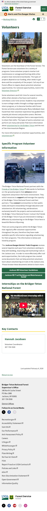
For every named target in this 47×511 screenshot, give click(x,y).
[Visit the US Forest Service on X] (3, 505)
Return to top (7, 375)
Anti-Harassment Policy (11, 434)
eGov (4, 472)
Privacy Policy (7, 449)
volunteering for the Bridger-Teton (20, 125)
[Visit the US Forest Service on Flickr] (20, 505)
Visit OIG (5, 427)
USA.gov (5, 442)
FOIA (4, 461)
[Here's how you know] (23, 3)
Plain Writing (7, 453)
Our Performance (9, 431)
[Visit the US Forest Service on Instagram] (25, 505)
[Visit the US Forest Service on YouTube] (14, 505)
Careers (5, 438)
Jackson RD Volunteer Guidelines (23, 270)
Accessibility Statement (12, 423)
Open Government (9, 479)
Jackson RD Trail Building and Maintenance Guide (23, 276)
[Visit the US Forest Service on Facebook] (9, 505)
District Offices (8, 403)
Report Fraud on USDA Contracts (15, 464)
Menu (44, 9)
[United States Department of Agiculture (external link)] (5, 9)
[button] (33, 19)
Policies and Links (9, 468)
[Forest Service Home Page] (11, 9)
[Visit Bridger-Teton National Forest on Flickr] (14, 412)
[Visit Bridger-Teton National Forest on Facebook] (9, 412)
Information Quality (10, 483)
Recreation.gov (8, 419)
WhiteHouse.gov (8, 445)
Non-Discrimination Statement (14, 475)
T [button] (38, 19)
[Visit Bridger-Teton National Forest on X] (3, 412)
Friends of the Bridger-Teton (13, 189)
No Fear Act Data (9, 457)
